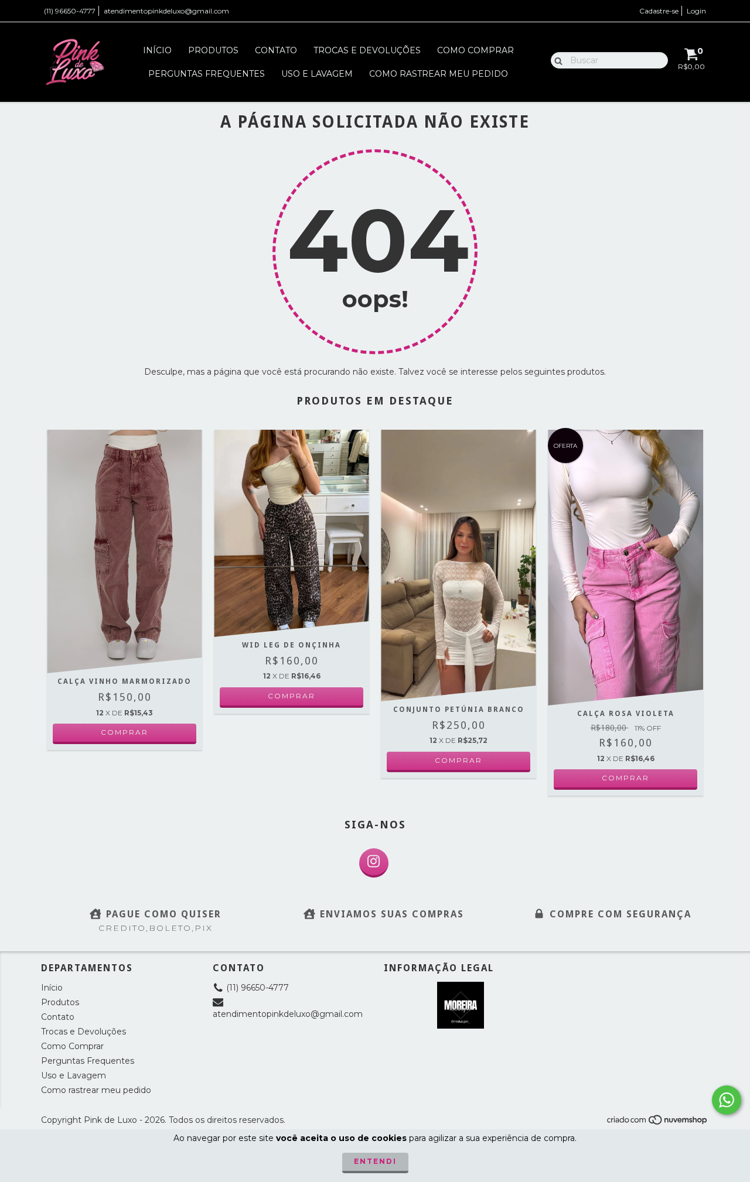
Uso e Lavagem (317, 73)
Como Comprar (475, 50)
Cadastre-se (659, 10)
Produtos (213, 50)
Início (157, 50)
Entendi (375, 1161)
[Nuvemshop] (657, 1123)
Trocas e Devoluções (367, 50)
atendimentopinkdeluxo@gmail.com (166, 10)
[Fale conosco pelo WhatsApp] (726, 1100)
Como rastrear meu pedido (438, 73)
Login (696, 10)
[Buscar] (556, 59)
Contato (276, 50)
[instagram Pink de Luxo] (373, 863)
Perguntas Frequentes (206, 73)
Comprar (124, 732)
